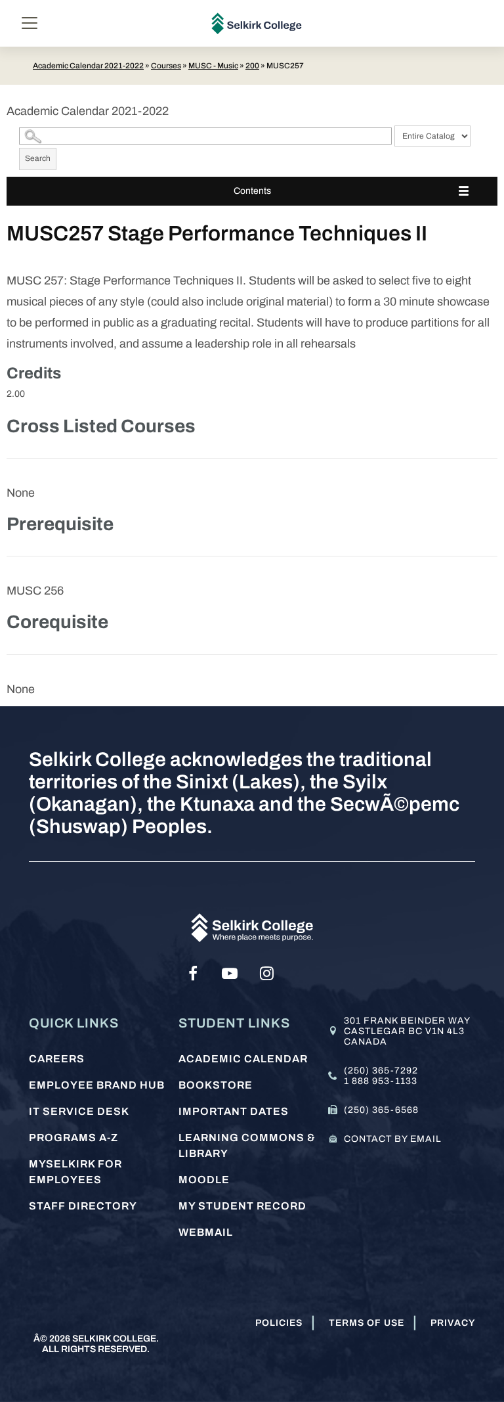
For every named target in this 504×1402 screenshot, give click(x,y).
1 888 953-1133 (380, 1081)
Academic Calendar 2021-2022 (88, 65)
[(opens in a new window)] (193, 974)
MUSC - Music (213, 65)
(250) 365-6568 (381, 1110)
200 (252, 65)
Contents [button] (252, 191)
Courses (166, 65)
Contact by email (393, 1139)
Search (38, 158)
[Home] (256, 23)
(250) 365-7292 (381, 1070)
